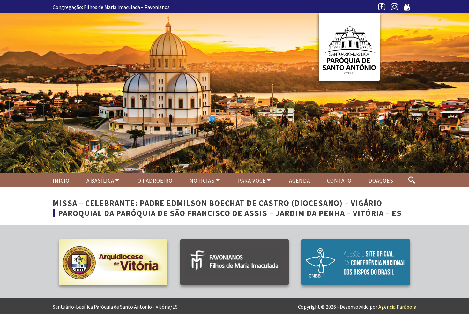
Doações (380, 180)
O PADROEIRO (155, 180)
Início (61, 180)
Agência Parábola (397, 306)
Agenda (299, 180)
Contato (339, 180)
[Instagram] (395, 8)
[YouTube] (408, 8)
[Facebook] (383, 8)
